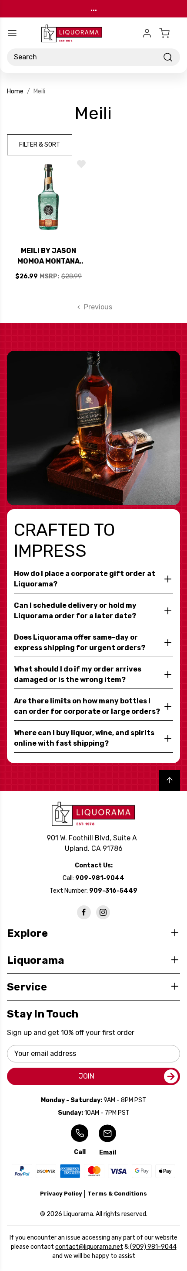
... (93, 8)
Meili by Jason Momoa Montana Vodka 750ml (48, 257)
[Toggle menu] (12, 33)
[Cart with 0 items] (169, 33)
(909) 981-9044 (153, 1246)
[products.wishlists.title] (81, 164)
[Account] (147, 33)
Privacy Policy (61, 1193)
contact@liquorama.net (89, 1246)
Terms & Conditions (117, 1193)
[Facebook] (84, 912)
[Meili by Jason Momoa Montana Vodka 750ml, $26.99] (48, 197)
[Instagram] (103, 912)
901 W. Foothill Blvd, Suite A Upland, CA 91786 (93, 843)
